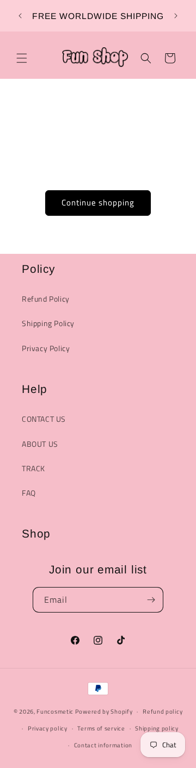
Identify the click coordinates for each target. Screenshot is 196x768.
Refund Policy (46, 298)
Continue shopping (98, 202)
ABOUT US (40, 443)
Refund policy (162, 711)
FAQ (29, 492)
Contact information (103, 745)
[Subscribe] (151, 600)
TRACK (33, 468)
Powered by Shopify (104, 711)
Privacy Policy (46, 348)
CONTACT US (44, 418)
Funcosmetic (55, 711)
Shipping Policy (48, 323)
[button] (22, 58)
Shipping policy (157, 728)
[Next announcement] (176, 16)
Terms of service (101, 728)
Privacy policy (48, 728)
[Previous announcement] (20, 16)
